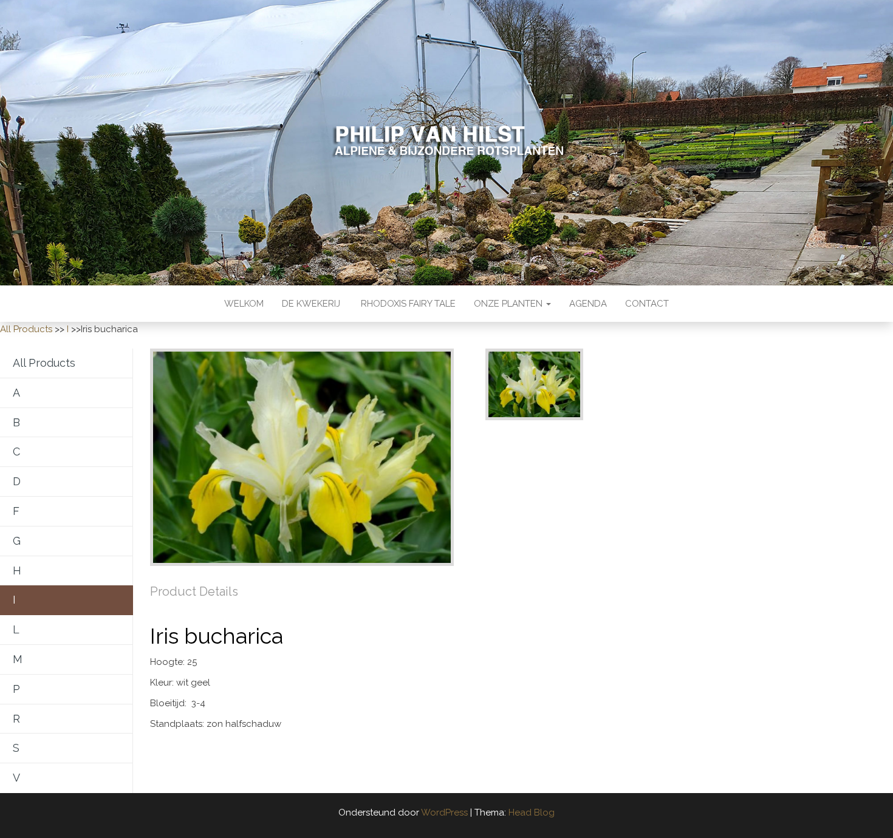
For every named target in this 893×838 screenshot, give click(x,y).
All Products (26, 329)
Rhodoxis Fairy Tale (407, 303)
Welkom (244, 303)
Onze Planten (509, 303)
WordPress (444, 812)
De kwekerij (311, 303)
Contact (647, 303)
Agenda (588, 303)
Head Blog (531, 812)
